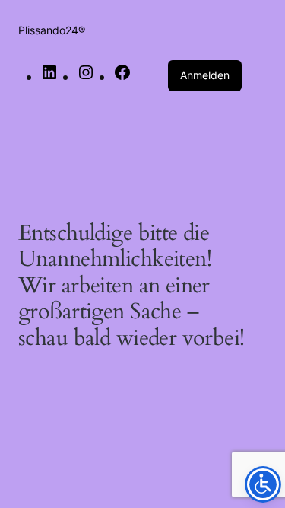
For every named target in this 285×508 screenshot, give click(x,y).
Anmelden (205, 75)
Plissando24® (51, 30)
